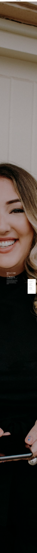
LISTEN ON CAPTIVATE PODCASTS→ (31, 288)
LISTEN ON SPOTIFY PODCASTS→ (31, 284)
